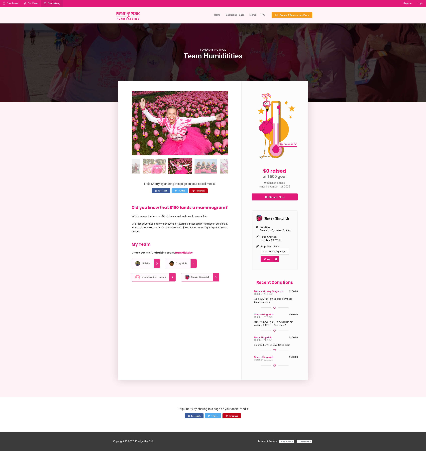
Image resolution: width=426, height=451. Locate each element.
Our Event (33, 3)
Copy (267, 259)
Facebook (162, 190)
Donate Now (277, 196)
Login (420, 3)
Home (217, 14)
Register (408, 3)
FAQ (263, 14)
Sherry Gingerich (200, 276)
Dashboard (12, 3)
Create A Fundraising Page (294, 15)
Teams (252, 14)
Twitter (181, 190)
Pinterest (200, 190)
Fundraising (54, 3)
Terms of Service (267, 441)
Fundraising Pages (234, 14)
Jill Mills (145, 263)
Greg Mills (181, 263)
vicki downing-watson (153, 276)
